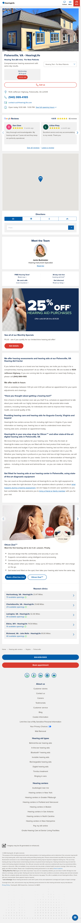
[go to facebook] (33, 676)
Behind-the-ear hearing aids (40, 743)
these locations (58, 868)
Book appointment (41, 665)
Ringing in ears (40, 776)
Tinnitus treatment (40, 771)
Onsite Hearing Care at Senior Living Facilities (40, 830)
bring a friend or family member (52, 491)
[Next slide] (77, 132)
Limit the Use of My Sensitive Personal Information (40, 721)
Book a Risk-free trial (16, 577)
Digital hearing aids (40, 766)
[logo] (8, 3)
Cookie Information (40, 717)
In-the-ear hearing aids (40, 747)
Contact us (40, 693)
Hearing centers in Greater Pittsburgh (40, 797)
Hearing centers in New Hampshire (40, 821)
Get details (14, 345)
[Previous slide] (3, 132)
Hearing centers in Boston (40, 807)
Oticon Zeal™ (37, 577)
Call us (42, 84)
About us (40, 683)
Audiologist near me (40, 788)
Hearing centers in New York (40, 792)
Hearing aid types (40, 738)
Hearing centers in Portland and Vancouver (40, 802)
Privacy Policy (6, 885)
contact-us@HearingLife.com (20, 102)
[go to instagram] (47, 676)
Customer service (40, 707)
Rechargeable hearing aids (40, 762)
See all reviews (33, 147)
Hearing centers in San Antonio (40, 811)
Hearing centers (40, 783)
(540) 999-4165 (18, 97)
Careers (40, 698)
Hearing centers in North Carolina (40, 816)
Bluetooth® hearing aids (40, 752)
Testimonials (41, 702)
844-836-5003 (40, 657)
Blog (40, 712)
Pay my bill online (40, 825)
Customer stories (40, 688)
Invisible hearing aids (40, 757)
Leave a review (48, 147)
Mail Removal (40, 731)
